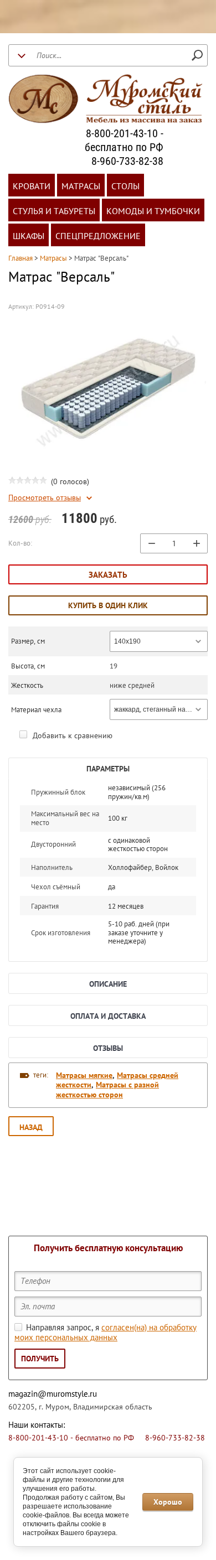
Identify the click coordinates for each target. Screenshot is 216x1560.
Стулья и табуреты (54, 210)
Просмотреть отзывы (44, 497)
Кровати (31, 185)
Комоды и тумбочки (153, 210)
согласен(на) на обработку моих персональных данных (105, 1332)
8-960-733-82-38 (127, 161)
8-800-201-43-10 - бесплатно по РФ (124, 140)
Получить (40, 1359)
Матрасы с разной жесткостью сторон (107, 1090)
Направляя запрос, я (105, 1332)
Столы (125, 185)
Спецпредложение (98, 235)
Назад (31, 1127)
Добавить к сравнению (71, 735)
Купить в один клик (108, 605)
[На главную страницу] (105, 100)
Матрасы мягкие (84, 1075)
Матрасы (80, 185)
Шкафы (28, 235)
